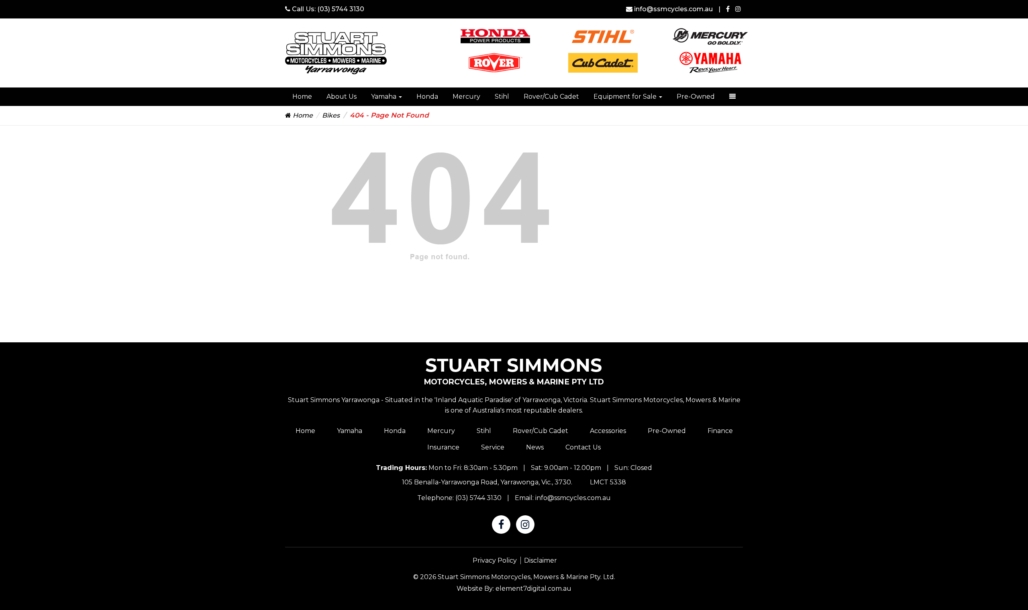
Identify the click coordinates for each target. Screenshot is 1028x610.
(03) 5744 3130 (340, 9)
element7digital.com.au (533, 588)
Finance (720, 431)
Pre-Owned (696, 96)
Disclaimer (540, 560)
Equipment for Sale (626, 96)
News (535, 447)
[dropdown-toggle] (732, 96)
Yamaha (384, 96)
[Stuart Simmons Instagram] (738, 9)
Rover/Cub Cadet (551, 96)
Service (492, 447)
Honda (427, 96)
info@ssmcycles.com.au (673, 9)
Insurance (443, 447)
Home (302, 96)
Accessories (608, 431)
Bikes (331, 115)
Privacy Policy (495, 560)
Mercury (466, 96)
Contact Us (583, 447)
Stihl (502, 96)
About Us (341, 96)
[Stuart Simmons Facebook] (728, 9)
